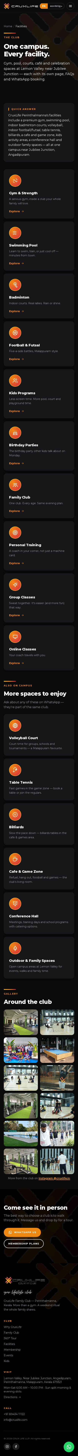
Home (8, 26)
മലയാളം (56, 5)
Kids (6, 1361)
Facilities (9, 1344)
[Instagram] (7, 1446)
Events (8, 1355)
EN (43, 6)
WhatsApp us (25, 1232)
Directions (10, 1397)
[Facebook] (15, 1446)
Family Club (11, 1332)
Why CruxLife (13, 1327)
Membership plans (23, 1243)
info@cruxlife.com (15, 1420)
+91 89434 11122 (14, 1414)
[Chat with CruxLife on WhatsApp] (69, 1447)
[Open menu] (70, 6)
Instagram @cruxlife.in (54, 1178)
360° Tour (10, 1338)
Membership (12, 1349)
